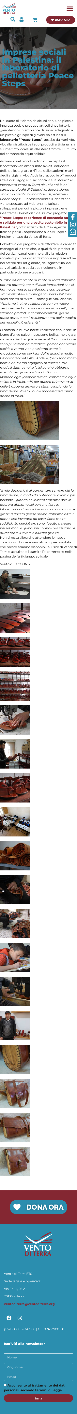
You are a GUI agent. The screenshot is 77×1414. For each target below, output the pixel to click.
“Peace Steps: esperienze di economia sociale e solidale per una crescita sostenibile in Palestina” (38, 222)
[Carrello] (35, 20)
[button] (70, 8)
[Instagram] (20, 1318)
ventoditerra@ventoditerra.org (29, 1304)
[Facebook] (9, 1318)
